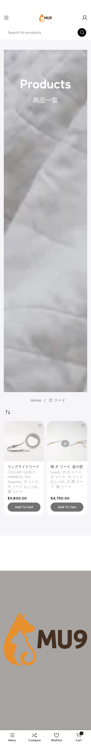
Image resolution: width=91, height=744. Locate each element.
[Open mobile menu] (6, 18)
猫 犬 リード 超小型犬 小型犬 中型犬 (67, 468)
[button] (24, 507)
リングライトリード (23, 466)
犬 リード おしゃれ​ (23, 487)
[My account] (85, 18)
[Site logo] (45, 17)
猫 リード (15, 491)
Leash (55, 472)
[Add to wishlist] (39, 425)
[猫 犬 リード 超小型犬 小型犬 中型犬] (67, 441)
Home (36, 400)
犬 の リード (72, 472)
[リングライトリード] (24, 441)
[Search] (82, 32)
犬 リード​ (31, 482)
